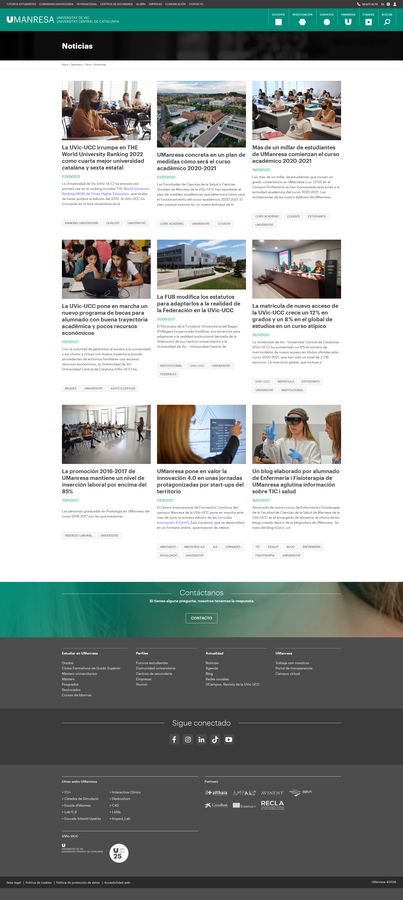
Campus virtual (288, 673)
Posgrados (70, 684)
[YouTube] (229, 739)
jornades (233, 547)
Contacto (196, 4)
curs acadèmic (172, 223)
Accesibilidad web (117, 882)
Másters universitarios (79, 673)
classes (293, 216)
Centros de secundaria (116, 4)
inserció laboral (78, 535)
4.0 (215, 547)
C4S (115, 805)
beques (71, 388)
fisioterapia (265, 555)
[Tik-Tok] (215, 739)
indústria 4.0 (194, 547)
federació (168, 374)
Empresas (155, 4)
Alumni (140, 4)
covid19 (224, 223)
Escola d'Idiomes (77, 805)
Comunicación (175, 4)
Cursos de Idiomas (77, 695)
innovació (168, 547)
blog (291, 547)
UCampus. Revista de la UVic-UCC (233, 684)
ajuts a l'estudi (123, 388)
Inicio (65, 64)
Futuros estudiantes (21, 4)
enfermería (312, 547)
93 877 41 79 (370, 4)
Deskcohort (121, 799)
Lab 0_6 (70, 812)
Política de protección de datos (78, 882)
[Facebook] (174, 739)
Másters (68, 679)
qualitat (113, 223)
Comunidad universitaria (56, 4)
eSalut (279, 527)
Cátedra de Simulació (81, 799)
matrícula (286, 381)
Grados (67, 663)
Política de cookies (39, 882)
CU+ (67, 792)
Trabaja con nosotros (292, 663)
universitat (137, 223)
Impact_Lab (121, 818)
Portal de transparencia (294, 668)
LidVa (116, 812)
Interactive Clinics (126, 792)
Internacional (87, 4)
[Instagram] (188, 739)
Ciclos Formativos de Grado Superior (91, 668)
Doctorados (71, 690)
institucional (171, 365)
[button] (385, 4)
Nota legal (14, 882)
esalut (273, 547)
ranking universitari (81, 223)
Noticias (212, 663)
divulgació (169, 555)
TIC (257, 547)
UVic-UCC (197, 365)
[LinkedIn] (201, 739)
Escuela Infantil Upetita (82, 818)
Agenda (212, 668)
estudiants (317, 216)
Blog (209, 673)
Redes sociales (217, 679)
